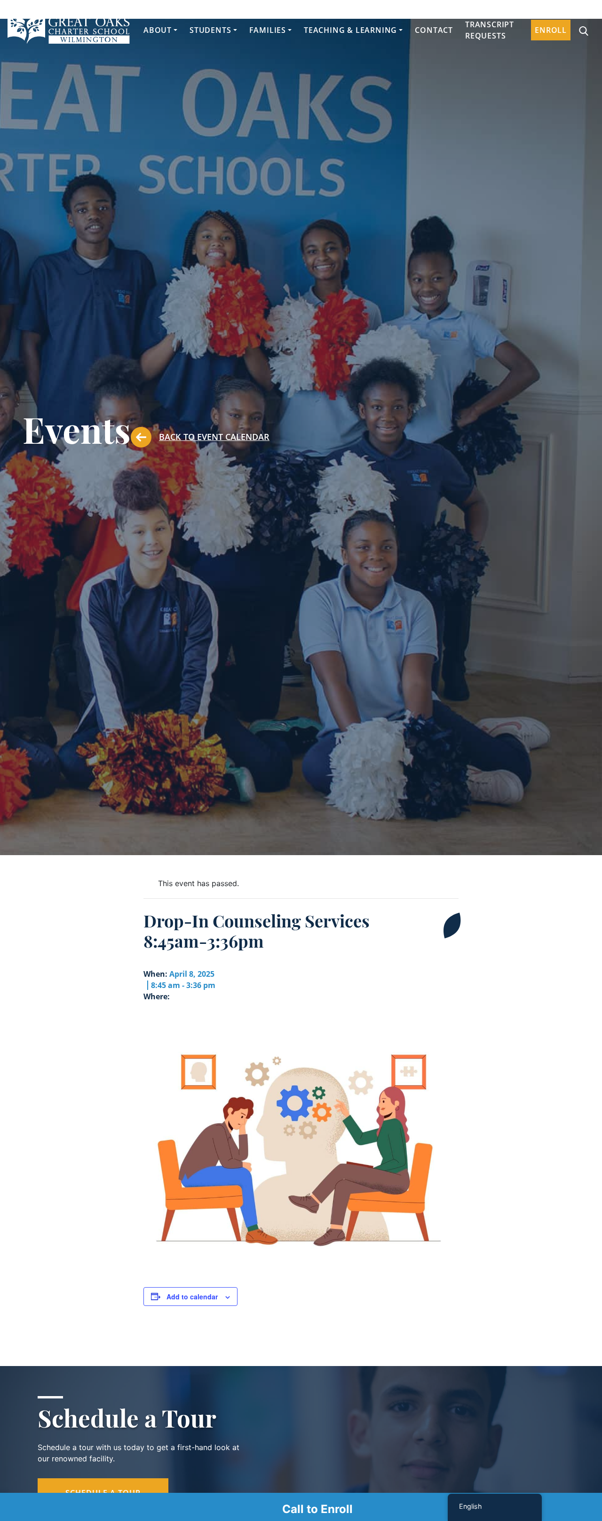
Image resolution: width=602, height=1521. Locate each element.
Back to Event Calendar (214, 436)
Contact (434, 30)
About (157, 30)
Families (267, 30)
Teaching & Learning (350, 30)
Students (210, 30)
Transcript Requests (489, 30)
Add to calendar (192, 1296)
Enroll (551, 30)
